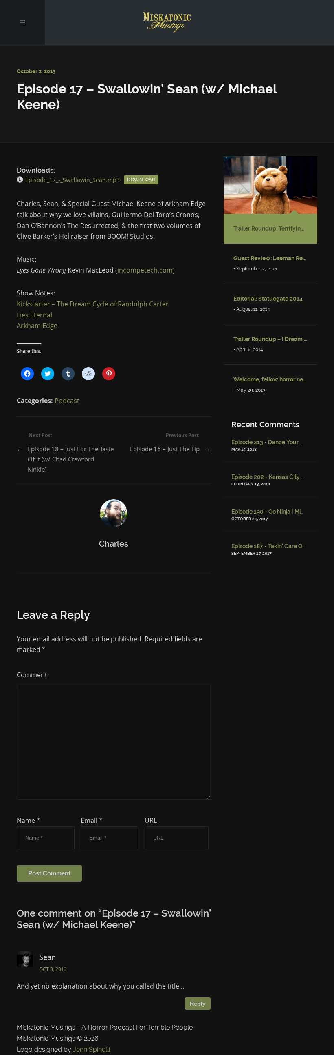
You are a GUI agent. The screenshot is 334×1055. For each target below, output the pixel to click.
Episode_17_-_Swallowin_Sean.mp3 (72, 180)
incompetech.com (145, 270)
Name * (28, 820)
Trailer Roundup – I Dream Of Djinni (270, 339)
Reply (198, 1003)
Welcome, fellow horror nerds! (270, 379)
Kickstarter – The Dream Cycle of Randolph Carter (93, 303)
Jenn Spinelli (91, 1049)
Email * (92, 820)
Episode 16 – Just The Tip (165, 449)
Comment (32, 674)
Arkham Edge (37, 325)
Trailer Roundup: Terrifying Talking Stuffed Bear (270, 228)
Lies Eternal (34, 314)
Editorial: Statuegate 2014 (268, 298)
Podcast (67, 400)
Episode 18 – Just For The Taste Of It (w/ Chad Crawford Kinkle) (71, 459)
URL (151, 820)
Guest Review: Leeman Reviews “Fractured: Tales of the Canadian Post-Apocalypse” (270, 258)
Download (141, 179)
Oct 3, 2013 (53, 969)
